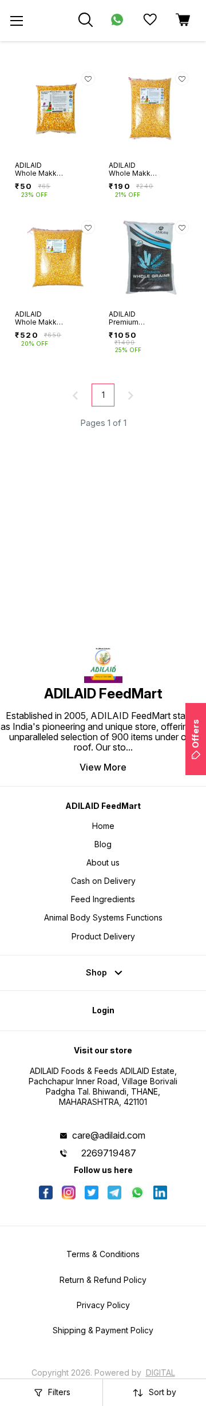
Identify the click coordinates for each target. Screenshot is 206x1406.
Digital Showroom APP (122, 1377)
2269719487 (108, 1153)
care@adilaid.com (108, 1135)
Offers (195, 733)
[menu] (16, 20)
